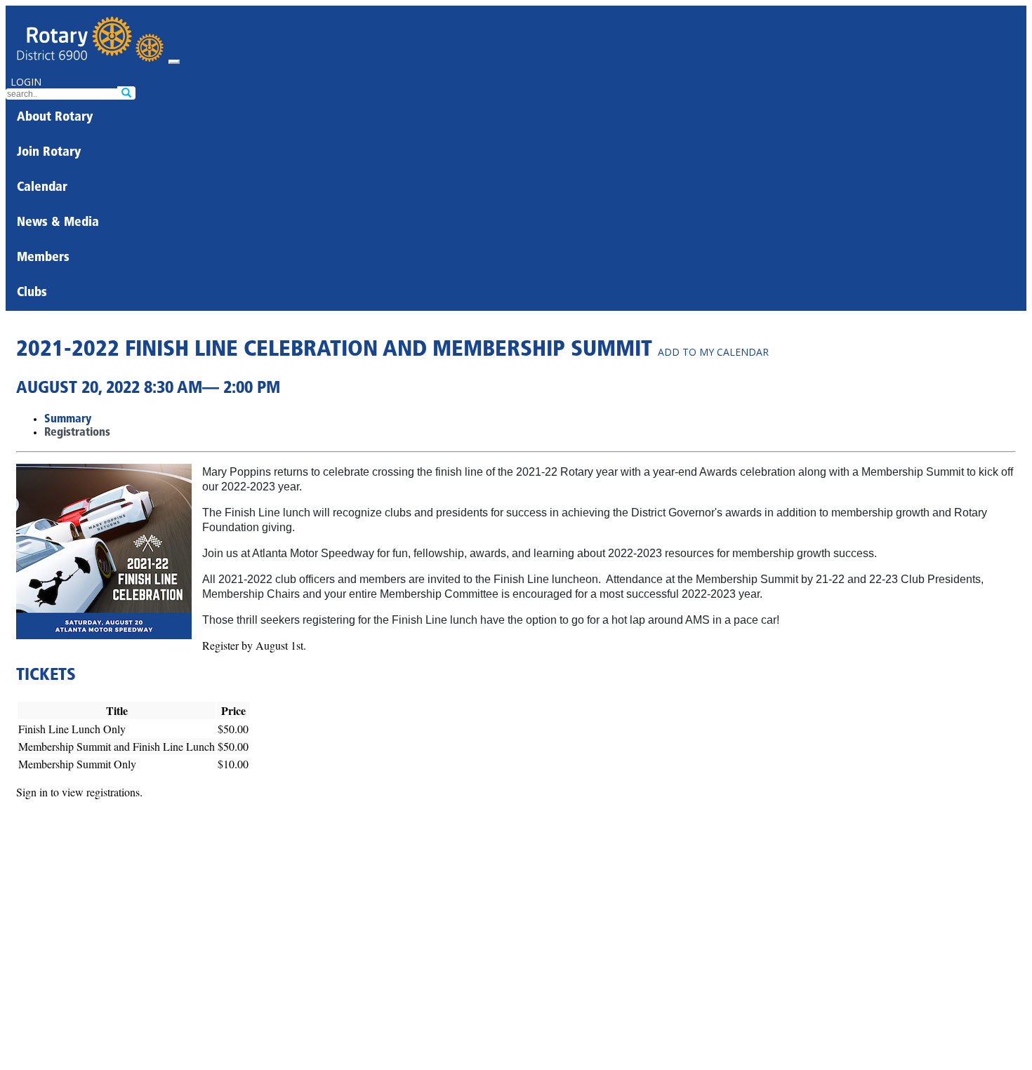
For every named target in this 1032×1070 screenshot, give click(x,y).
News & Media (58, 223)
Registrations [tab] (77, 433)
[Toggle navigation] (174, 62)
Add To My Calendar (713, 352)
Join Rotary (49, 153)
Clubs (32, 293)
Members (43, 258)
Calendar (42, 188)
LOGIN (26, 81)
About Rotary (55, 118)
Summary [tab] (67, 419)
